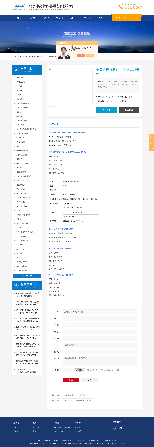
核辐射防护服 (20, 257)
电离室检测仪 (20, 82)
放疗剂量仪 (20, 253)
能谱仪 (18, 146)
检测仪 (18, 112)
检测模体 (19, 167)
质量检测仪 (20, 99)
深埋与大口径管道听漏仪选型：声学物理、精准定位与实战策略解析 (28, 303)
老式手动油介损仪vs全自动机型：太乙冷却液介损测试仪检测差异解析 (28, 371)
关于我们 (32, 18)
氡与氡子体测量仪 (22, 262)
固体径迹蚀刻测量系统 (23, 176)
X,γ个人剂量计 (21, 249)
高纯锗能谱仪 (20, 189)
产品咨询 (106, 110)
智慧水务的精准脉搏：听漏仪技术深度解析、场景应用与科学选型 (28, 337)
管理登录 (98, 440)
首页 (19, 18)
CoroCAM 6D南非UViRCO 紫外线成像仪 (63, 427)
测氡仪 (18, 219)
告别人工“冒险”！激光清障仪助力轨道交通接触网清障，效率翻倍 (28, 320)
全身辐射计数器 (21, 206)
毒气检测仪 (20, 125)
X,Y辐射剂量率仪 (22, 270)
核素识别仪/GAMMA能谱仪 (25, 232)
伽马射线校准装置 (22, 133)
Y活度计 (19, 210)
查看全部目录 (27, 275)
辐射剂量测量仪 (21, 120)
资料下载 (87, 18)
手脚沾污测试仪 (21, 193)
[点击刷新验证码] (80, 370)
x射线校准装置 (21, 137)
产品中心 (46, 18)
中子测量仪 (20, 86)
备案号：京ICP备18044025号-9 (78, 440)
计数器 (18, 95)
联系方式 (78, 427)
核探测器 (19, 90)
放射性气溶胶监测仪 (23, 180)
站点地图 (92, 440)
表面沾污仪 (20, 159)
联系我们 (100, 18)
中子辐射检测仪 (21, 236)
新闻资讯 (59, 18)
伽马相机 (19, 227)
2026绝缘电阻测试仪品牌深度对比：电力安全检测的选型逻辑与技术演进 (28, 362)
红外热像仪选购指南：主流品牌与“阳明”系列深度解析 (28, 294)
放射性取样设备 (21, 266)
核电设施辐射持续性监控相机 (26, 129)
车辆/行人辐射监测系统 (24, 197)
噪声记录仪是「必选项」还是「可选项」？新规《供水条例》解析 (28, 311)
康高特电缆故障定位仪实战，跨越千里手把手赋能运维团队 (28, 345)
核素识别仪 (20, 116)
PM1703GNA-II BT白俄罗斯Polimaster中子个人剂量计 (75, 400)
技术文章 (73, 18)
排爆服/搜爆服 (21, 172)
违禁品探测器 (20, 185)
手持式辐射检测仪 (22, 240)
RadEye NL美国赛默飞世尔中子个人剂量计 (71, 395)
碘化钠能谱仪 (20, 202)
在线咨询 (78, 431)
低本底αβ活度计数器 (23, 215)
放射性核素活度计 (22, 155)
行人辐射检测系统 (22, 150)
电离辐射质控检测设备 (23, 103)
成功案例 (15, 431)
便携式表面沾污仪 (22, 223)
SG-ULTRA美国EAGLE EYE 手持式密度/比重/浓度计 (63, 431)
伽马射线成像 (20, 142)
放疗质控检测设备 (22, 107)
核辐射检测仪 (36, 56)
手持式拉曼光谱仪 (22, 163)
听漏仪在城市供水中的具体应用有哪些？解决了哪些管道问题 (28, 328)
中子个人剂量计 (48, 56)
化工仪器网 (112, 440)
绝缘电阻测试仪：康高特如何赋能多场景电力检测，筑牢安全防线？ (28, 354)
